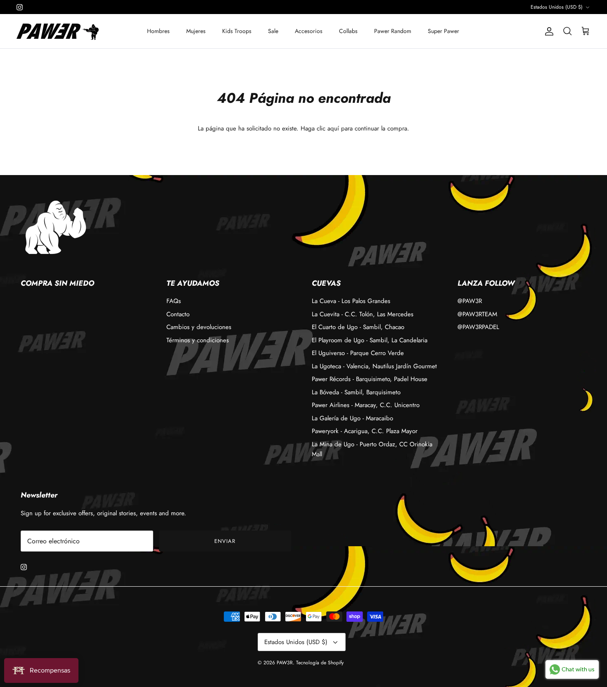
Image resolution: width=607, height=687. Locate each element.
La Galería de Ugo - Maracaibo (352, 418)
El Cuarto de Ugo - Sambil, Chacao (358, 327)
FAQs (173, 301)
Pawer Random (392, 31)
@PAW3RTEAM (477, 314)
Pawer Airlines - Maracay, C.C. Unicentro (366, 405)
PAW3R (285, 662)
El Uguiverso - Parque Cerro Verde (358, 353)
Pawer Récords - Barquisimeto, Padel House (369, 379)
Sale (273, 31)
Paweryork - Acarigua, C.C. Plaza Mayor (364, 431)
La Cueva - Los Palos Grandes (351, 301)
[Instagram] (20, 7)
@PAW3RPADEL (478, 327)
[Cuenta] (547, 31)
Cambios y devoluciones (198, 327)
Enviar (224, 541)
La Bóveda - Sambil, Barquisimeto (356, 392)
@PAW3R (470, 301)
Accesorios (308, 31)
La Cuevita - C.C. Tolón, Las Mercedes (362, 314)
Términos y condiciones (197, 340)
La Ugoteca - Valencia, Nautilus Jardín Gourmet (374, 366)
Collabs (348, 31)
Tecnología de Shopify (320, 662)
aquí (333, 128)
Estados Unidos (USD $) (557, 7)
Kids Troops (236, 31)
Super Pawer (443, 31)
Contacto (178, 314)
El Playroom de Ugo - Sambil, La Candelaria (369, 340)
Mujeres (196, 31)
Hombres (158, 31)
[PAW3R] (49, 31)
